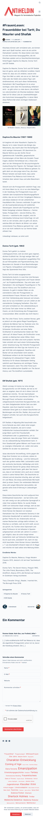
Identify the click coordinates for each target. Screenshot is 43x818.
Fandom (27, 772)
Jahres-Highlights (12, 781)
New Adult (7, 790)
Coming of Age (13, 764)
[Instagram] (9, 741)
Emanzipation (27, 768)
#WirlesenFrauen (32, 754)
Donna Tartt (25, 594)
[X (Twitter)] (6, 741)
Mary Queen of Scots (33, 787)
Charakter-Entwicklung (21, 760)
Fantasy (34, 772)
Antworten (35, 636)
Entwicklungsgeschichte (14, 772)
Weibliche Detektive (13, 800)
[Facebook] (3, 741)
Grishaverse (28, 778)
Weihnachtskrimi (21, 803)
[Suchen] (39, 2)
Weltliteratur (31, 803)
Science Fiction (17, 793)
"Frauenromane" (20, 754)
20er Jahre (13, 756)
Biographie (30, 756)
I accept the (13, 705)
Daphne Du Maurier (11, 594)
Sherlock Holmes (18, 796)
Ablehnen (28, 814)
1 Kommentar (27, 41)
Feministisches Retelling (13, 775)
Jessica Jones (30, 781)
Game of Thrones (10, 778)
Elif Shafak (8, 598)
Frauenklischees (29, 775)
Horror (36, 778)
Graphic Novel (20, 778)
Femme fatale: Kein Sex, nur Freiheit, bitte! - (20, 633)
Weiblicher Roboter (30, 800)
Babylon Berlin (22, 756)
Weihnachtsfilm (10, 803)
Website (7, 681)
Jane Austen (21, 781)
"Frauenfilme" (9, 754)
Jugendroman (13, 784)
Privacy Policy (17, 705)
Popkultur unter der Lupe (11, 41)
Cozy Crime (25, 764)
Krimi (33, 784)
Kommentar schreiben (12, 687)
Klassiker (25, 784)
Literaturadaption (21, 787)
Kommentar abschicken (13, 729)
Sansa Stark (35, 790)
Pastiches (14, 790)
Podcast (21, 790)
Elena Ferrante (11, 769)
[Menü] (39, 11)
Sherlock (28, 793)
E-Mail (7, 674)
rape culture (27, 790)
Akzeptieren (16, 814)
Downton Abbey (33, 764)
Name (6, 668)
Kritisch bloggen (9, 787)
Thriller (31, 797)
